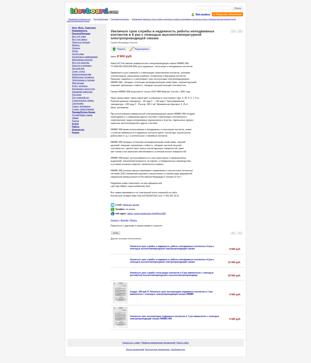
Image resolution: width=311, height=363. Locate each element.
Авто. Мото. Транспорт (84, 28)
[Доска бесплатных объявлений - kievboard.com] (92, 13)
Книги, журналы (80, 86)
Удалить (115, 220)
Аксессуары (78, 54)
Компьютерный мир (81, 74)
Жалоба (124, 220)
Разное (75, 121)
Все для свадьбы (80, 62)
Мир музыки (78, 83)
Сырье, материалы (81, 106)
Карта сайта (183, 342)
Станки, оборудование (83, 109)
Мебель (76, 45)
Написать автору (131, 205)
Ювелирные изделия (82, 60)
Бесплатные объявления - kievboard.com (165, 349)
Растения (76, 94)
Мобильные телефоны (83, 77)
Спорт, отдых (78, 71)
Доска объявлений (135, 349)
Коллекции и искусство (83, 89)
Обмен (75, 118)
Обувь (75, 51)
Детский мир (78, 68)
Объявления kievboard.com (79, 19)
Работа (75, 126)
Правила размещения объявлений (158, 342)
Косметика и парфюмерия (85, 57)
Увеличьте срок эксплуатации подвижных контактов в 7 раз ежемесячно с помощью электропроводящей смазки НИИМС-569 (174, 317)
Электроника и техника (83, 80)
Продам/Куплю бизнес (120, 19)
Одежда (76, 48)
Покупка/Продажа (100, 19)
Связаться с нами (131, 342)
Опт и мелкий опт (80, 97)
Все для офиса (79, 39)
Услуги (75, 124)
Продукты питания (81, 42)
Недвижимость (79, 30)
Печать (133, 220)
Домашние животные (82, 92)
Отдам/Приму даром (82, 115)
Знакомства (78, 129)
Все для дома (79, 36)
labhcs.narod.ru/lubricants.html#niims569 (146, 213)
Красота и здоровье (82, 65)
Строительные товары (83, 100)
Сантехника (77, 103)
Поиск (238, 8)
